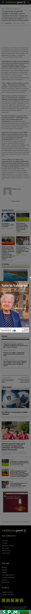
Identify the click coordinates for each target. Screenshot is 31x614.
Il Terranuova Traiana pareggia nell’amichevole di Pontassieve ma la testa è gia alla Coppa (22, 227)
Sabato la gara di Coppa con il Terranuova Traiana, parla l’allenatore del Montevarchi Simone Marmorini (13, 447)
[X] (12, 206)
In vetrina (5, 281)
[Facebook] (8, 206)
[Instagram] (8, 600)
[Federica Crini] (3, 23)
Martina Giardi (13, 487)
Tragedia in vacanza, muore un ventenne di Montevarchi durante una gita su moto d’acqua (15, 345)
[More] (27, 206)
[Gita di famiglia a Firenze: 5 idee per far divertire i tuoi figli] (15, 294)
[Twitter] (12, 600)
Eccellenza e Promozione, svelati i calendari (8, 224)
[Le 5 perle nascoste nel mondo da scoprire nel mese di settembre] (15, 275)
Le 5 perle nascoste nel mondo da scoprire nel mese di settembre (14, 284)
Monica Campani (13, 478)
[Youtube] (17, 600)
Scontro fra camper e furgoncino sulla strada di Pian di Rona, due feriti (13, 354)
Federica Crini (8, 23)
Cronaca (5, 342)
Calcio (3, 228)
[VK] (20, 206)
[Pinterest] (16, 206)
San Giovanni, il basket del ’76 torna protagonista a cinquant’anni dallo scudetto (22, 250)
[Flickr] (21, 600)
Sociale (3, 260)
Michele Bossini (9, 409)
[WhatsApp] (23, 206)
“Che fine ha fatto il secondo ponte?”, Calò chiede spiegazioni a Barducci (23, 381)
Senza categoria (5, 441)
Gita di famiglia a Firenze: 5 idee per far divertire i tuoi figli (15, 303)
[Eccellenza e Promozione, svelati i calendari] (8, 217)
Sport (17, 254)
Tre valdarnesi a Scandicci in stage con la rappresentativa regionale (8, 381)
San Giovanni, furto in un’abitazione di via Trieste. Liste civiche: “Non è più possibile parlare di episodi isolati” (15, 363)
